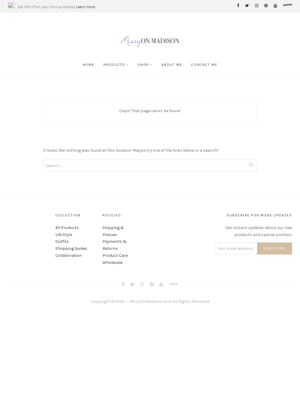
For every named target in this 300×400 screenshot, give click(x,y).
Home (89, 65)
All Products (67, 227)
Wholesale (112, 262)
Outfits (62, 241)
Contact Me (204, 65)
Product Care (115, 255)
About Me (171, 65)
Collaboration (68, 255)
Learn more (85, 6)
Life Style (63, 234)
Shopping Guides (71, 248)
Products (114, 65)
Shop (143, 65)
